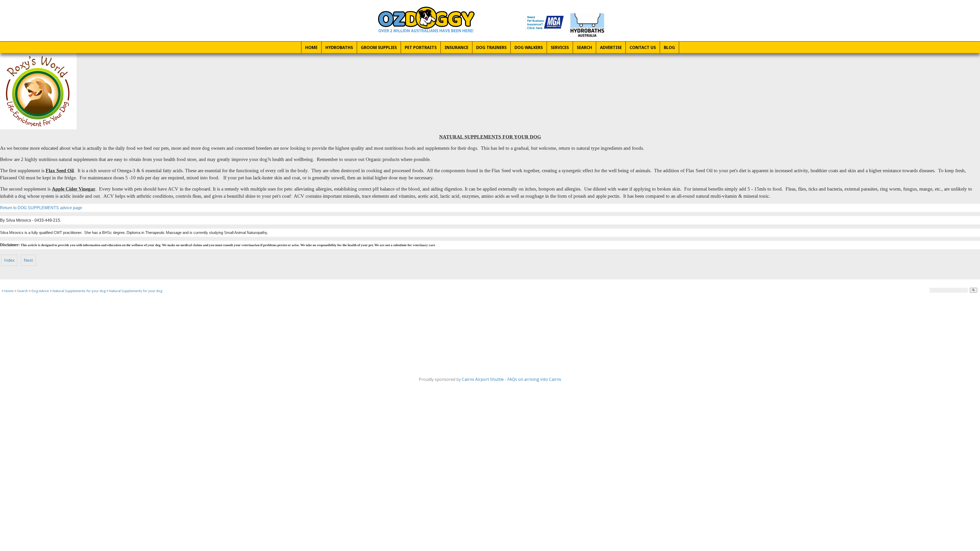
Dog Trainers (491, 47)
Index (9, 260)
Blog (669, 47)
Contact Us (643, 47)
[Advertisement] (153, 333)
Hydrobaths (339, 47)
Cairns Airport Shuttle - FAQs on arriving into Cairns (511, 379)
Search (584, 47)
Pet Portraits (421, 47)
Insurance (456, 47)
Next (28, 260)
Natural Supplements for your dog (79, 291)
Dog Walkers (528, 47)
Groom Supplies (379, 47)
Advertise (611, 47)
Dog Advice (40, 291)
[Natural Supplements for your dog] (38, 128)
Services (560, 47)
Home (311, 47)
